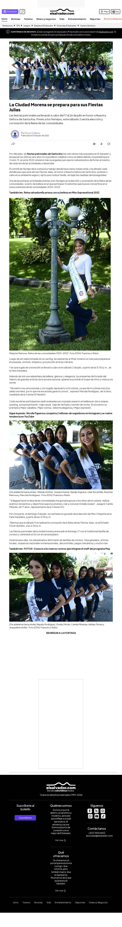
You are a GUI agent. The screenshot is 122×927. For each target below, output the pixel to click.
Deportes (95, 19)
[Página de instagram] (102, 812)
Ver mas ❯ (60, 840)
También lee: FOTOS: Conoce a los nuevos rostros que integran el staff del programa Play (59, 548)
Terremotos (7, 25)
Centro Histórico (88, 25)
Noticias (15, 19)
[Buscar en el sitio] (22, 11)
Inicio (4, 18)
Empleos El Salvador (43, 25)
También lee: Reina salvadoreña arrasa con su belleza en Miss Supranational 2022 (54, 192)
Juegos (26, 25)
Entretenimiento (77, 19)
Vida (62, 19)
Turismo (28, 19)
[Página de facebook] (89, 812)
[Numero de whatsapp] (90, 817)
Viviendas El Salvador (66, 25)
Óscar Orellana (32, 133)
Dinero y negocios (46, 19)
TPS (18, 25)
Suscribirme (25, 817)
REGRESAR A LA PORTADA (61, 632)
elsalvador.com (106, 32)
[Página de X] (96, 812)
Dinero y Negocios (98, 902)
